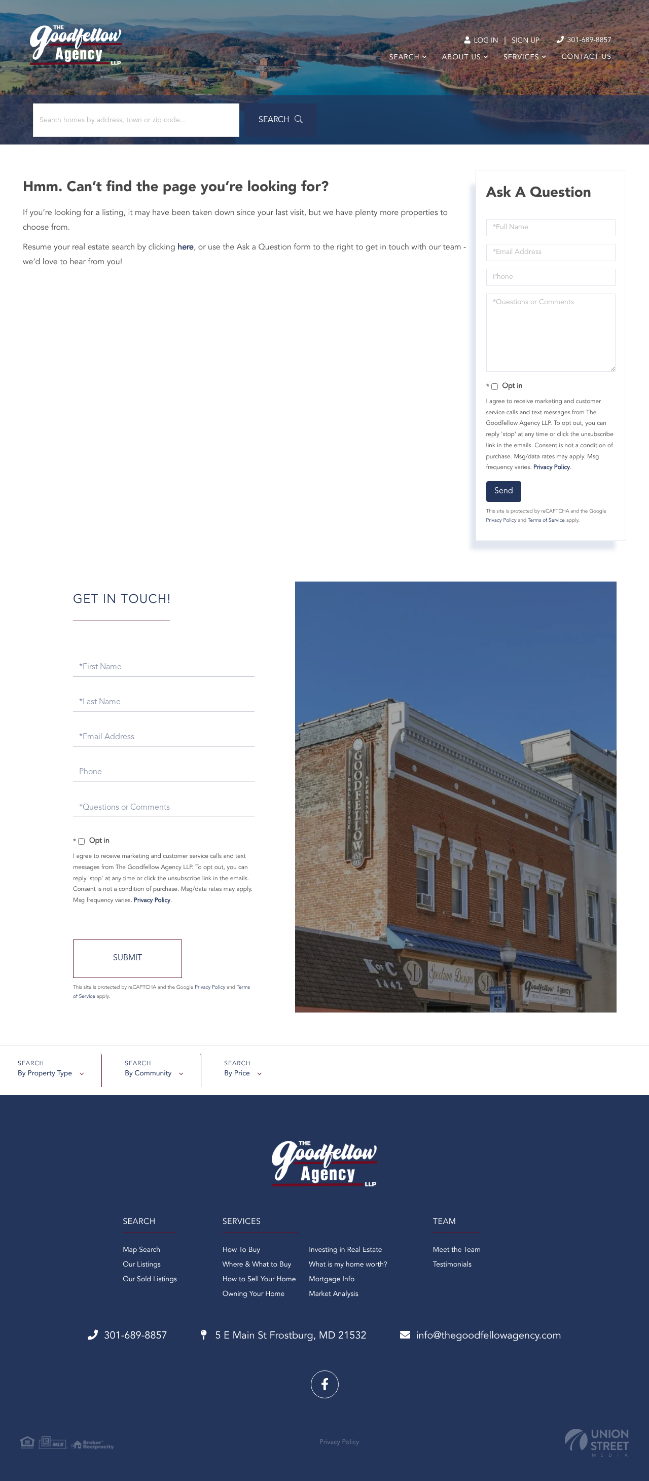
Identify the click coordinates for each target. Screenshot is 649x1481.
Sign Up (525, 41)
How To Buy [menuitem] (241, 1250)
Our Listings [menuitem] (142, 1265)
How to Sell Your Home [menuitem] (259, 1279)
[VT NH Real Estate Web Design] (597, 1443)
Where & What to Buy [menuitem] (257, 1265)
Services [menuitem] (521, 57)
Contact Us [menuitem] (586, 57)
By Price (237, 1073)
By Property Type (45, 1073)
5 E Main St (289, 1336)
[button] (280, 120)
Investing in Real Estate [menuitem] (345, 1250)
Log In (485, 41)
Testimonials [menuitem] (452, 1265)
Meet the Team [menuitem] (457, 1250)
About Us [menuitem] (461, 57)
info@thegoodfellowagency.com (488, 1336)
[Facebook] (325, 1384)
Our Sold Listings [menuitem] (150, 1279)
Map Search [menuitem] (141, 1250)
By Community (148, 1073)
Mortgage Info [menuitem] (331, 1279)
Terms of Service (546, 520)
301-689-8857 (588, 40)
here (185, 247)
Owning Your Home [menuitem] (254, 1294)
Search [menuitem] (404, 57)
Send (503, 491)
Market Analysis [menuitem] (333, 1294)
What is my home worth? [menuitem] (348, 1265)
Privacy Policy (551, 467)
